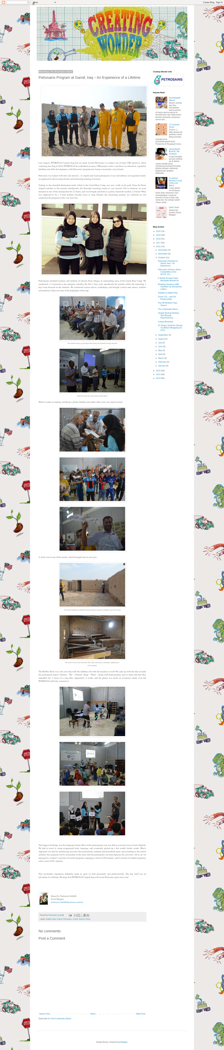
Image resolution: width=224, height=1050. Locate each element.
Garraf (59, 919)
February (162, 362)
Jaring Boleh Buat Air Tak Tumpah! (174, 151)
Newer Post (44, 1014)
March (161, 358)
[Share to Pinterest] (88, 915)
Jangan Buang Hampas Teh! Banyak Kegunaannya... (168, 315)
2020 (158, 231)
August (161, 339)
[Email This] (75, 915)
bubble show (51, 919)
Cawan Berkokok (165, 322)
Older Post (140, 1014)
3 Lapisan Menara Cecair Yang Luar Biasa (175, 181)
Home (93, 1014)
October (162, 257)
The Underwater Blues (168, 309)
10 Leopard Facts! (174, 125)
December (163, 250)
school (75, 919)
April (160, 354)
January (162, 366)
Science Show (84, 919)
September (163, 335)
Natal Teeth (174, 207)
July (160, 343)
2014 (158, 374)
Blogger (124, 1042)
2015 (158, 371)
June (160, 346)
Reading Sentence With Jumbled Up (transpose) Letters (170, 286)
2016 (158, 246)
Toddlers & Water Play (168, 293)
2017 (158, 243)
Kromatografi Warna (174, 99)
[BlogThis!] (78, 915)
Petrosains (67, 919)
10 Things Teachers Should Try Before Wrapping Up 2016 (170, 327)
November (163, 254)
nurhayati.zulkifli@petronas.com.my (67, 902)
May (160, 350)
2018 (158, 239)
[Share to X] (81, 915)
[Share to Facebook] (84, 915)
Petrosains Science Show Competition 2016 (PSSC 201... (169, 271)
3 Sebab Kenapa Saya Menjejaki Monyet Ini (168, 279)
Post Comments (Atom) (61, 1018)
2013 (158, 378)
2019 (158, 235)
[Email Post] (70, 915)
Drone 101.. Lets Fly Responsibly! (167, 298)
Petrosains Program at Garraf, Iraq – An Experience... (168, 263)
